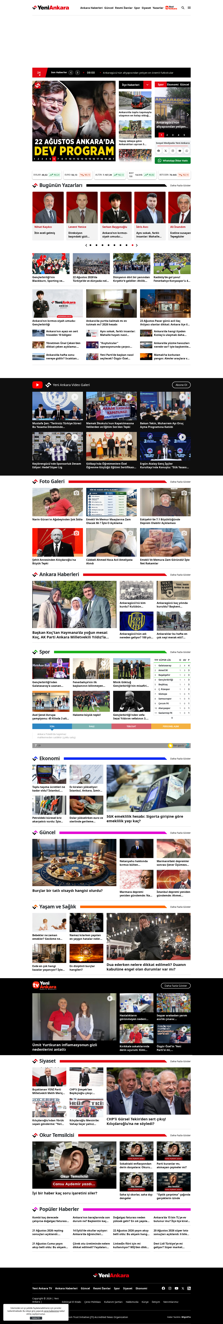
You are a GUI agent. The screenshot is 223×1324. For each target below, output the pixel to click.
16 (94, 158)
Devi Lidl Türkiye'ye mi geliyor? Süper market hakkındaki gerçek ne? (168, 1245)
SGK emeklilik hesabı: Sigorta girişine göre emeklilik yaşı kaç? (145, 818)
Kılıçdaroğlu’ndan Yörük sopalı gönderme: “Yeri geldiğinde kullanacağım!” (48, 1122)
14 (86, 158)
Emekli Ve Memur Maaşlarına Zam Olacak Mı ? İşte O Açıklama (108, 521)
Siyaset (146, 8)
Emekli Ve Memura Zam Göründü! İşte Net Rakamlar (165, 561)
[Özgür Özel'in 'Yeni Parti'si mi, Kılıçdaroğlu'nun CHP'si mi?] (174, 1033)
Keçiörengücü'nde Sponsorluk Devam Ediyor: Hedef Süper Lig (56, 465)
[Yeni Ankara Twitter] (165, 150)
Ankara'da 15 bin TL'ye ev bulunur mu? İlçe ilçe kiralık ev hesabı (172, 1219)
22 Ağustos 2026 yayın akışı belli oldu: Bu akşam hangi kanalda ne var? (131, 1232)
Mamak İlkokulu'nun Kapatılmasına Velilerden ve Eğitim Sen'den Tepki (110, 425)
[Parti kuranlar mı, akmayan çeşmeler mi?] (174, 1151)
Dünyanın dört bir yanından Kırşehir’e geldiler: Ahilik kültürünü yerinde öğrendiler (131, 279)
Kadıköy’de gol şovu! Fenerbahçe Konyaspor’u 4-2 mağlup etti (172, 279)
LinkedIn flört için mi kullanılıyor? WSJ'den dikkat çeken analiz (131, 1245)
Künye (145, 1301)
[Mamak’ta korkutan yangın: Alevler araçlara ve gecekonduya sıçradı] (146, 356)
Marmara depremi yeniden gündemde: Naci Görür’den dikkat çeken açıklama (136, 893)
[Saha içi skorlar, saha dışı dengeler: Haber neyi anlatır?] (137, 1181)
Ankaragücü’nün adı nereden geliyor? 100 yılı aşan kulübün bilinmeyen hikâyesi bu (136, 635)
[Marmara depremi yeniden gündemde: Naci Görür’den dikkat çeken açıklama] (137, 879)
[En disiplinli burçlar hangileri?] (87, 953)
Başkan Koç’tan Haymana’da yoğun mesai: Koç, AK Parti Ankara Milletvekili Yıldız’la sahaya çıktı (70, 634)
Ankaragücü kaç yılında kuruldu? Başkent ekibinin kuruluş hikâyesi (173, 604)
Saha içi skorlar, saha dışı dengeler (136, 1196)
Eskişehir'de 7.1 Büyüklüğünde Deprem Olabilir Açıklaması (160, 521)
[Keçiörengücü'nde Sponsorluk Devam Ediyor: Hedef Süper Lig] (57, 446)
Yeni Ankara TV (42, 1288)
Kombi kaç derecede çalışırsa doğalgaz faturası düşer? (49, 1219)
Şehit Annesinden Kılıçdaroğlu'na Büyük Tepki (54, 561)
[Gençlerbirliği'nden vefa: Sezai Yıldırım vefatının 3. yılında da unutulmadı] (131, 701)
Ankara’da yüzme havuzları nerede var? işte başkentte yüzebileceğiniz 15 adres (172, 344)
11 (74, 158)
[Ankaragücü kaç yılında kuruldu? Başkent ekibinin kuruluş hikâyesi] (174, 590)
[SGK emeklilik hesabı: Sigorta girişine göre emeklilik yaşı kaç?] (149, 788)
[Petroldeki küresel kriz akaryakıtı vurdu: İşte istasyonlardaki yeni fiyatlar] (49, 805)
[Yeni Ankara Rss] (189, 1288)
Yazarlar (158, 8)
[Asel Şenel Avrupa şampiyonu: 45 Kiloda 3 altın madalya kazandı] (51, 701)
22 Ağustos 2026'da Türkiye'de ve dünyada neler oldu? (91, 279)
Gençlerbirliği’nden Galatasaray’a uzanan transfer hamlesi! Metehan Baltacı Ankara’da (49, 684)
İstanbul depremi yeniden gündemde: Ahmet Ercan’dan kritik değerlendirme (173, 893)
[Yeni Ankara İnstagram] (172, 150)
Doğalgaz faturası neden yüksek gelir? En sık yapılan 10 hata (131, 1219)
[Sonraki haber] (77, 72)
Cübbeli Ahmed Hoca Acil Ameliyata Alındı (109, 561)
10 (70, 158)
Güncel (108, 8)
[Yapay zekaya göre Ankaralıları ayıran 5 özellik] (135, 129)
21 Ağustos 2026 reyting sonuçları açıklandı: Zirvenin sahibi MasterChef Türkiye (49, 1232)
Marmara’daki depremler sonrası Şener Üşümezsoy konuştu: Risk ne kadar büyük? (173, 863)
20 (110, 158)
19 (105, 158)
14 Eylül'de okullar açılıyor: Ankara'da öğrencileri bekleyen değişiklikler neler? (91, 1232)
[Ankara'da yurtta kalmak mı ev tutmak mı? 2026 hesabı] (111, 303)
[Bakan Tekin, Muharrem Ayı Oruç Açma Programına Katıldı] (165, 406)
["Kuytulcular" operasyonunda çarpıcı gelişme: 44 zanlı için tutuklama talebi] (92, 344)
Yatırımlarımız (170, 1301)
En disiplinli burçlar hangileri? (82, 967)
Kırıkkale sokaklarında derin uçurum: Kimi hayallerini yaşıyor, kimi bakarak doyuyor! (135, 1048)
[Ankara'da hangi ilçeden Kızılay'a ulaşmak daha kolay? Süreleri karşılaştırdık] (146, 333)
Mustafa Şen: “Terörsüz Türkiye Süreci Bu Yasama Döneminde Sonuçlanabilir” (56, 425)
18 (102, 158)
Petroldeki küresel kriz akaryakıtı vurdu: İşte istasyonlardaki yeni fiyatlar (47, 819)
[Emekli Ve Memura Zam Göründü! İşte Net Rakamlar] (165, 542)
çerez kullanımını (51, 1311)
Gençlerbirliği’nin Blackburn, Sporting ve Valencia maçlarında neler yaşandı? (49, 279)
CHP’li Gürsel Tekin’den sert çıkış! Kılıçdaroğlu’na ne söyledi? (136, 1121)
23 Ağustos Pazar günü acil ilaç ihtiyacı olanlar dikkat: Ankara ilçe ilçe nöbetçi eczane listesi (165, 322)
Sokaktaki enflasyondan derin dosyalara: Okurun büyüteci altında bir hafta (136, 1165)
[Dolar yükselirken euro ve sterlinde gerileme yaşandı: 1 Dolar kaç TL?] (87, 805)
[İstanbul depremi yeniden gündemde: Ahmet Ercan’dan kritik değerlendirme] (174, 879)
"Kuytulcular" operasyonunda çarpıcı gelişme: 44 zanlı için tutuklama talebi (115, 344)
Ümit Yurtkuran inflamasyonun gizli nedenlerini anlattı (64, 1047)
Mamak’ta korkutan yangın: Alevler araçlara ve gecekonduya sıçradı (171, 356)
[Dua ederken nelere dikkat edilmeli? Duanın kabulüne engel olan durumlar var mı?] (149, 936)
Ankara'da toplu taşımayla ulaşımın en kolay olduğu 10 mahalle (135, 113)
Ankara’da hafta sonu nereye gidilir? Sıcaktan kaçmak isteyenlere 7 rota (63, 356)
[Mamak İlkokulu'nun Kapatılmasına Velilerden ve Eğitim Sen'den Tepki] (111, 406)
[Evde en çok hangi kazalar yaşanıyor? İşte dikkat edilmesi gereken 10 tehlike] (49, 953)
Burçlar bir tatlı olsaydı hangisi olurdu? (67, 890)
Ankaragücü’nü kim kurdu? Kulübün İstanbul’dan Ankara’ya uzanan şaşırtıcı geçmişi (135, 604)
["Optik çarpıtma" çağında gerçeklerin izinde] (174, 1181)
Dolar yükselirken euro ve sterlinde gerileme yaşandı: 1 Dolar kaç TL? (86, 819)
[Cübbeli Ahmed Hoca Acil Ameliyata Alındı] (111, 542)
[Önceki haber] (70, 72)
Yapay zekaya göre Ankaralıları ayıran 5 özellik (131, 142)
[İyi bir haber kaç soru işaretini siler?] (74, 1165)
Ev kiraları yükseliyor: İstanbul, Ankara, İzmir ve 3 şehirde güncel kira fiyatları (85, 788)
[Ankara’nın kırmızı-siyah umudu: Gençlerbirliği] (57, 303)
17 (98, 158)
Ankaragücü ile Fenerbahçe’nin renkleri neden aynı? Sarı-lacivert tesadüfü (146, 72)
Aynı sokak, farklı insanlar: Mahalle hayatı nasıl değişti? (117, 333)
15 (90, 158)
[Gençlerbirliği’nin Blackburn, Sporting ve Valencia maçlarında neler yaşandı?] (51, 263)
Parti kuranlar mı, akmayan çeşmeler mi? (172, 1165)
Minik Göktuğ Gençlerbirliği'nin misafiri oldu (130, 684)
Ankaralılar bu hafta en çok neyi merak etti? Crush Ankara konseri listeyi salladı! (172, 635)
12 (78, 158)
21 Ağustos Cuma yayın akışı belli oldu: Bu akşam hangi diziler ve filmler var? (50, 1245)
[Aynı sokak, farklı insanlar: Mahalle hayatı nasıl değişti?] (92, 333)
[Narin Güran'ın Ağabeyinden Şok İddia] (57, 502)
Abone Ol (181, 385)
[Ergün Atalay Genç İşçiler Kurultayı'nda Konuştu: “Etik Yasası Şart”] (165, 446)
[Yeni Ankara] (50, 8)
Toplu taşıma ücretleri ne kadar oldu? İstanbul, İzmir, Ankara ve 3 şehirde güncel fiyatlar (49, 788)
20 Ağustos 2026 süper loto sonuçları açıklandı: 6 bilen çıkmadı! (171, 1232)
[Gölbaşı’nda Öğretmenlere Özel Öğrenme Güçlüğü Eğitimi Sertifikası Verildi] (111, 446)
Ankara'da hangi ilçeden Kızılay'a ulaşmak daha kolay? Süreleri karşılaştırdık (170, 333)
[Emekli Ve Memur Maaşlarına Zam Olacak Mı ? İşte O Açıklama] (111, 502)
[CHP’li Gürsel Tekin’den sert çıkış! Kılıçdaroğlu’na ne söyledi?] (149, 1091)
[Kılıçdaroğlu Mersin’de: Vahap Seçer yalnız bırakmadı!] (87, 1107)
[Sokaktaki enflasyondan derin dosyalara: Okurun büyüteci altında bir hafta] (137, 1151)
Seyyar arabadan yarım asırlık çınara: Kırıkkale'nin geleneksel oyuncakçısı (172, 1017)
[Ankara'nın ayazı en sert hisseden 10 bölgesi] (38, 333)
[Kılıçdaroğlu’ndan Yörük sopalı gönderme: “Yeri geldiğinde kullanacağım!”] (49, 1107)
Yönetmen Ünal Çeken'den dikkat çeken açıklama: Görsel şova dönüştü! (63, 344)
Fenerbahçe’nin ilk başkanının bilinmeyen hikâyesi (88, 684)
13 (82, 158)
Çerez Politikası (92, 1301)
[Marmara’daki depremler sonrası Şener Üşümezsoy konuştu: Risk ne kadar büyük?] (174, 848)
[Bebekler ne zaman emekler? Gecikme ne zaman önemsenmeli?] (49, 922)
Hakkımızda (132, 1301)
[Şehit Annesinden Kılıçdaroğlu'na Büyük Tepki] (57, 542)
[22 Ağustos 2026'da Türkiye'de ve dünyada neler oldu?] (91, 263)
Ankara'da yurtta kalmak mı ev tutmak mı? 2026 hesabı (106, 322)
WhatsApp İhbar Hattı (175, 160)
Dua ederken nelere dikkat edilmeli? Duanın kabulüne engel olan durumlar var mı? (146, 966)
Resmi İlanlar (124, 8)
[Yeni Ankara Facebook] (158, 150)
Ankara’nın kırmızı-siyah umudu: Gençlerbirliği (54, 322)
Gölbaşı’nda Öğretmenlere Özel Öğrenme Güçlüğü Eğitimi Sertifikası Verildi (110, 465)
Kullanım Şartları (113, 1301)
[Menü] (188, 7)
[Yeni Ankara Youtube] (179, 150)
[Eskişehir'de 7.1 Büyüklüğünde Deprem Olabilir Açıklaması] (165, 502)
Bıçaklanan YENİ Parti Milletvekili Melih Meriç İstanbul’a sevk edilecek (47, 1091)
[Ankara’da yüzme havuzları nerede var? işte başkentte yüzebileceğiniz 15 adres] (146, 344)
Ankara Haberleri (91, 8)
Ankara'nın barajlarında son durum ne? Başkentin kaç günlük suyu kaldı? (91, 1219)
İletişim (156, 1301)
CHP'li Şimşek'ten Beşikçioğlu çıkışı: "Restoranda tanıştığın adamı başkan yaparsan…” (85, 1091)
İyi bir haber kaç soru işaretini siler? (64, 1193)
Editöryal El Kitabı (71, 1301)
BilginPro (186, 1317)
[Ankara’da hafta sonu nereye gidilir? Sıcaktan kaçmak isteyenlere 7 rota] (38, 356)
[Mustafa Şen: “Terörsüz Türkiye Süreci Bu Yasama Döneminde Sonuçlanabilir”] (57, 406)
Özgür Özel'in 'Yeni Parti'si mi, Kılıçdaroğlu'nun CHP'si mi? (172, 1048)
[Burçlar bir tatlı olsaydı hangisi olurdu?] (74, 862)
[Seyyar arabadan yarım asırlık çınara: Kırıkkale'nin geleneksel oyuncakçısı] (174, 1002)
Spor (137, 8)
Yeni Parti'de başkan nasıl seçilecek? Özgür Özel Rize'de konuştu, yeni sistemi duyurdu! (117, 356)
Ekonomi (141, 1288)
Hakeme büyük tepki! (87, 715)
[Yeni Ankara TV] (171, 8)
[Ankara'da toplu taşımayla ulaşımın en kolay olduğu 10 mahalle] (135, 100)
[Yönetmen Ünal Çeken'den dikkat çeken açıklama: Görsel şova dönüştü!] (38, 344)
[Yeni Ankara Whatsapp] (186, 150)
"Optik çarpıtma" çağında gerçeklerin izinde (173, 1196)
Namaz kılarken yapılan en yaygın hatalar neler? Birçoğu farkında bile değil (85, 937)
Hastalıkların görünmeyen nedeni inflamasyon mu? (133, 1017)
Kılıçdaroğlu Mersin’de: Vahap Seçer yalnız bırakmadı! (84, 1122)
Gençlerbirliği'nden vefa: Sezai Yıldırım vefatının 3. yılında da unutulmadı (129, 716)
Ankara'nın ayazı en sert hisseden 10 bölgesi (62, 333)
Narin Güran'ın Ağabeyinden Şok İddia (57, 519)
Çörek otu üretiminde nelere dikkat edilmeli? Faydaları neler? (91, 1245)
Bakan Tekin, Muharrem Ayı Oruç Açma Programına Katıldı (161, 425)
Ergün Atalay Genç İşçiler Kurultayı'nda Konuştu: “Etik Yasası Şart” (163, 465)
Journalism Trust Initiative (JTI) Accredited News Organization (94, 1317)
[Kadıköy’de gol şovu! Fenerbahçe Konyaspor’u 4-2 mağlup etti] (172, 263)
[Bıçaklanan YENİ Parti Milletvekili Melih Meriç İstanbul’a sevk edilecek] (49, 1077)
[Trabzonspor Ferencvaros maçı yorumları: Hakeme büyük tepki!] (91, 701)
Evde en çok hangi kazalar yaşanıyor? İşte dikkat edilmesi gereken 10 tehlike (48, 967)
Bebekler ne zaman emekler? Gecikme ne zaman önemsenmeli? (46, 937)
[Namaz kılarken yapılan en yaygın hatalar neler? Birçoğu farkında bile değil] (87, 922)
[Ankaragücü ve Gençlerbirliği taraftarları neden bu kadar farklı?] (135, 158)
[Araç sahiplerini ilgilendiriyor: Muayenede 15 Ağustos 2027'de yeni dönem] (74, 85)
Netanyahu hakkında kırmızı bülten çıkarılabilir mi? (134, 863)
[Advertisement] (17, 68)
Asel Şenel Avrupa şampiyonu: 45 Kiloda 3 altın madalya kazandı (50, 716)
